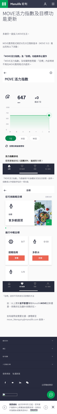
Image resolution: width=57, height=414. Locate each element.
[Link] (4, 4)
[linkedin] (20, 383)
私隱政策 (16, 373)
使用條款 (6, 373)
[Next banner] (46, 407)
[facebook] (6, 383)
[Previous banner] (5, 407)
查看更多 (34, 410)
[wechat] (28, 383)
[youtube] (13, 383)
